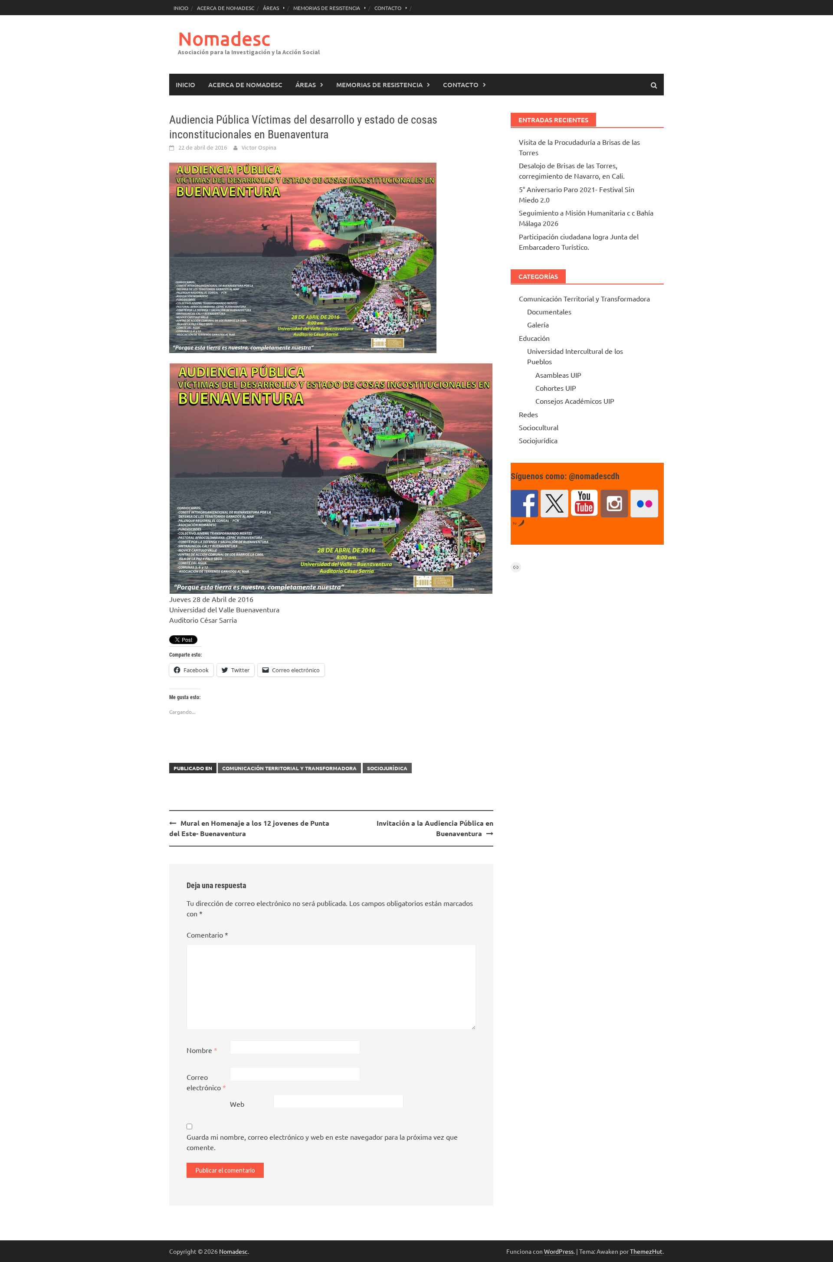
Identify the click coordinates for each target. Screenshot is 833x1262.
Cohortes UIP (555, 387)
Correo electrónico (206, 1082)
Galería (538, 324)
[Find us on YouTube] (584, 503)
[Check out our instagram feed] (614, 503)
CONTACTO (387, 7)
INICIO (181, 7)
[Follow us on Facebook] (524, 503)
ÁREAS (271, 7)
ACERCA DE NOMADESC (225, 7)
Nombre (202, 1050)
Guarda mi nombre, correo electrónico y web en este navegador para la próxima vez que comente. (322, 1141)
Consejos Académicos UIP (574, 400)
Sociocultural (538, 427)
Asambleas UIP (558, 374)
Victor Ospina (259, 147)
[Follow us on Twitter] (554, 503)
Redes (528, 414)
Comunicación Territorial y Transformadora (289, 768)
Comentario (207, 934)
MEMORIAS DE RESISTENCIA (326, 7)
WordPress (559, 1251)
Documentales (549, 311)
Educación (534, 337)
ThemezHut (646, 1251)
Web (237, 1103)
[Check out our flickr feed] (644, 503)
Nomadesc (224, 38)
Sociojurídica (387, 768)
